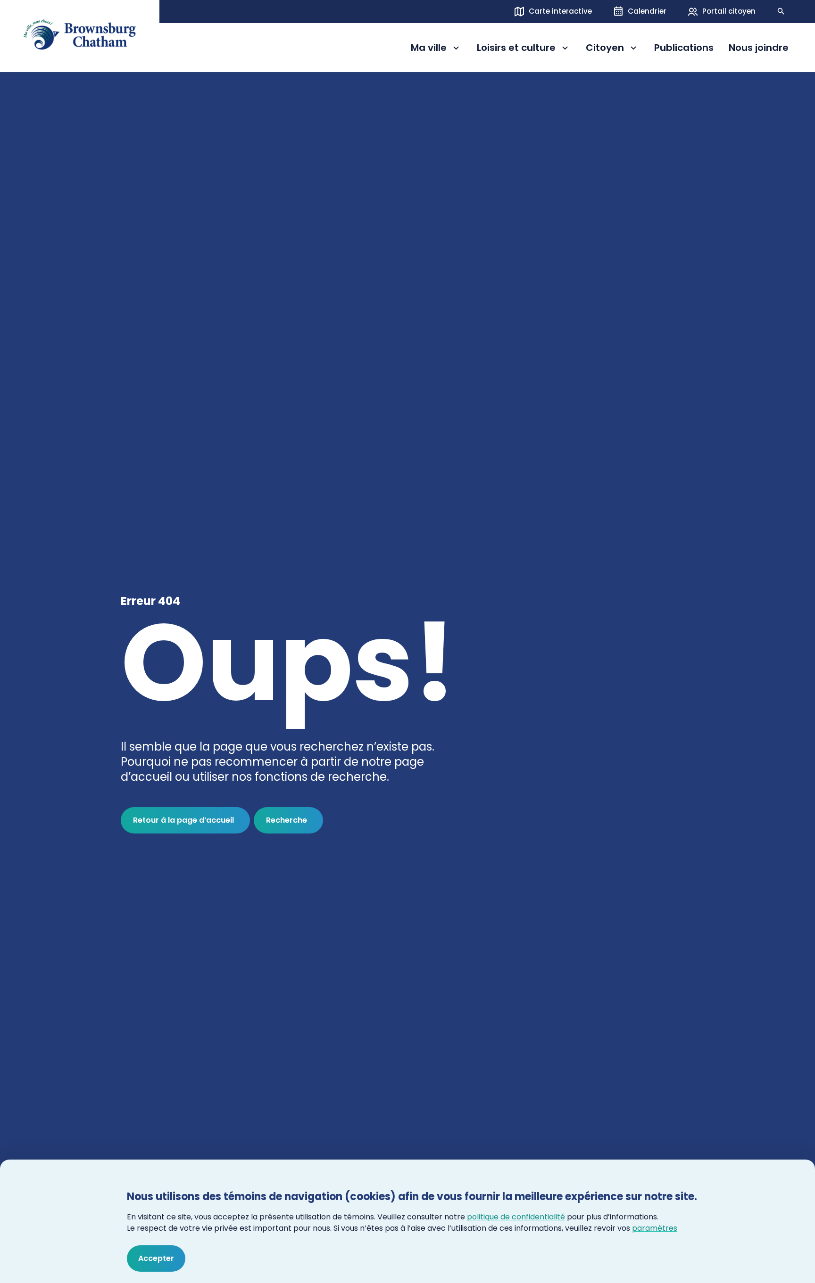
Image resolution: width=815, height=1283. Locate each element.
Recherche (286, 820)
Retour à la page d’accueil (183, 820)
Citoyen (612, 49)
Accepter (156, 1258)
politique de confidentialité (516, 1216)
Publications (684, 48)
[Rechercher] (781, 11)
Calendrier (647, 11)
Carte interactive (560, 11)
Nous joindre (759, 48)
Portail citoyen (729, 11)
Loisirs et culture (516, 49)
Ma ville (436, 49)
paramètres (654, 1228)
